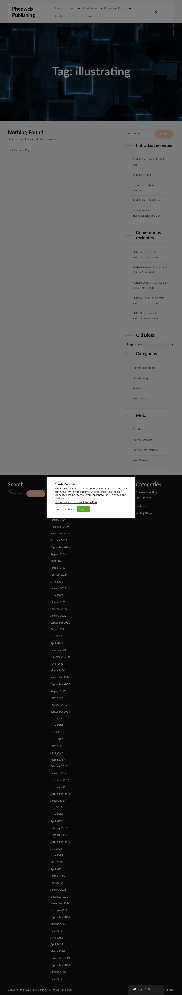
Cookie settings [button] (64, 509)
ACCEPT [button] (83, 509)
